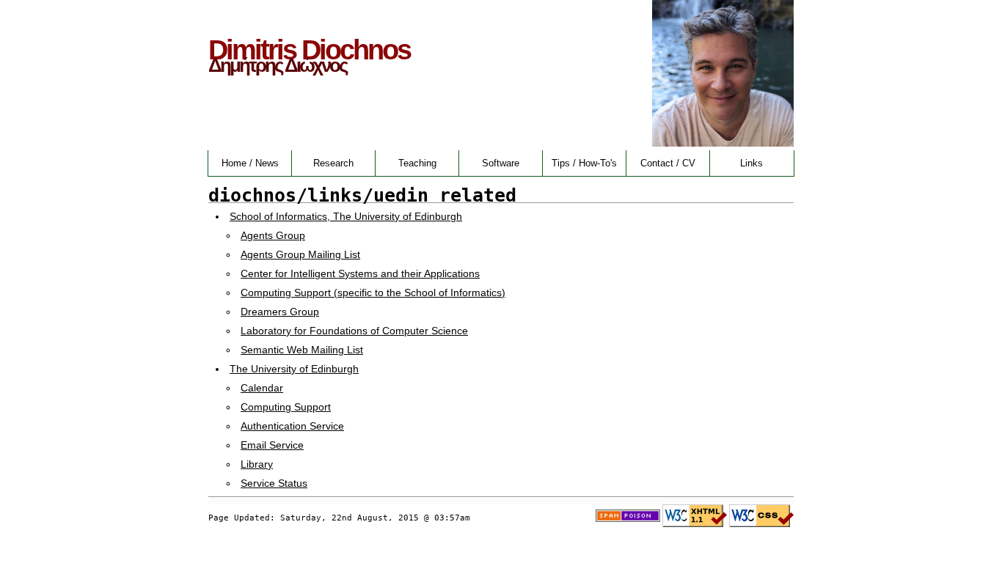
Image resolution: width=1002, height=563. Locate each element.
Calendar (262, 388)
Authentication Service (292, 426)
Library (257, 464)
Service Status (274, 483)
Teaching (417, 163)
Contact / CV (667, 163)
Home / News (250, 163)
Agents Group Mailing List (300, 254)
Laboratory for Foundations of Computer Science (354, 330)
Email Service (272, 445)
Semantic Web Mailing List (302, 350)
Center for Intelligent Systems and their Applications (360, 273)
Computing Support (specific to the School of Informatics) (373, 292)
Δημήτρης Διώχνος (277, 65)
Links (751, 163)
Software (500, 163)
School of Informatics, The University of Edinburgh (346, 216)
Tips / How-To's (584, 163)
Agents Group (273, 235)
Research (333, 163)
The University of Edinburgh (294, 369)
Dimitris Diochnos (309, 49)
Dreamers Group (280, 311)
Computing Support (286, 407)
